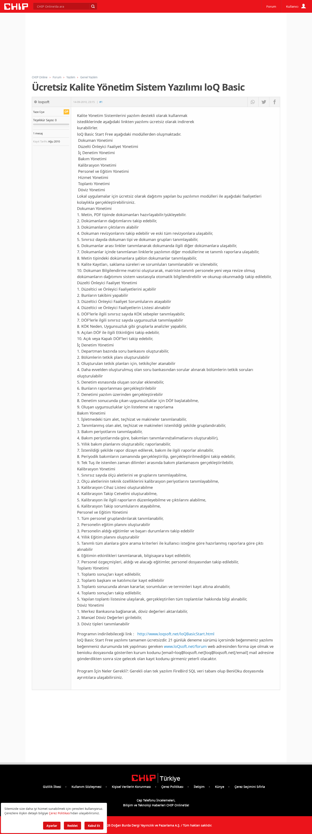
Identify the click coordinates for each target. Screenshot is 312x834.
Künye (219, 786)
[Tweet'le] (263, 102)
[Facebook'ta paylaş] (274, 102)
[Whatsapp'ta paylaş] (252, 102)
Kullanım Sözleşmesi (86, 786)
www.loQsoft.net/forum (185, 646)
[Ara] (92, 6)
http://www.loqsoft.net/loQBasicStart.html (175, 633)
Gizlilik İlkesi (52, 786)
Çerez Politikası (172, 786)
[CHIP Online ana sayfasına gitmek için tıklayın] (16, 8)
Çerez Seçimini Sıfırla (250, 786)
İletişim (199, 786)
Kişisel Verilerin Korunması (131, 786)
